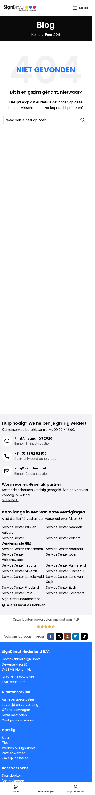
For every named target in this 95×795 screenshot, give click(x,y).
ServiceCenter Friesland (20, 587)
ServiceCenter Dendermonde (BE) (16, 540)
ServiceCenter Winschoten (22, 549)
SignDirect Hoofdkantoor (21, 599)
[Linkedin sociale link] (75, 636)
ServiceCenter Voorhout (64, 549)
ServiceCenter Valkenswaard (13, 556)
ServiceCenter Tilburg (19, 565)
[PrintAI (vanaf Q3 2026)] (7, 441)
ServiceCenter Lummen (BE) (67, 571)
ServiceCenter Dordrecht (65, 593)
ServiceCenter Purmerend (66, 565)
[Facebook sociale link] (51, 636)
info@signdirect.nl (30, 468)
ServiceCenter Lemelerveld (23, 577)
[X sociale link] (59, 636)
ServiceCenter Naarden (64, 527)
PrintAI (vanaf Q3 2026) (34, 438)
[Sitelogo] (19, 8)
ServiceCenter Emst (17, 593)
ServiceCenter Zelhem (63, 538)
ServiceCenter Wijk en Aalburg (19, 529)
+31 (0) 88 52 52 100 (30, 453)
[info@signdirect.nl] (7, 471)
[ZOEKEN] (82, 120)
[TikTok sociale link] (84, 636)
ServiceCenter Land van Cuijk (64, 579)
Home (35, 35)
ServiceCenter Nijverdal (20, 571)
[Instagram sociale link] (67, 636)
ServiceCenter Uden (61, 554)
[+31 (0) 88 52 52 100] (7, 456)
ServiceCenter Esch (61, 587)
